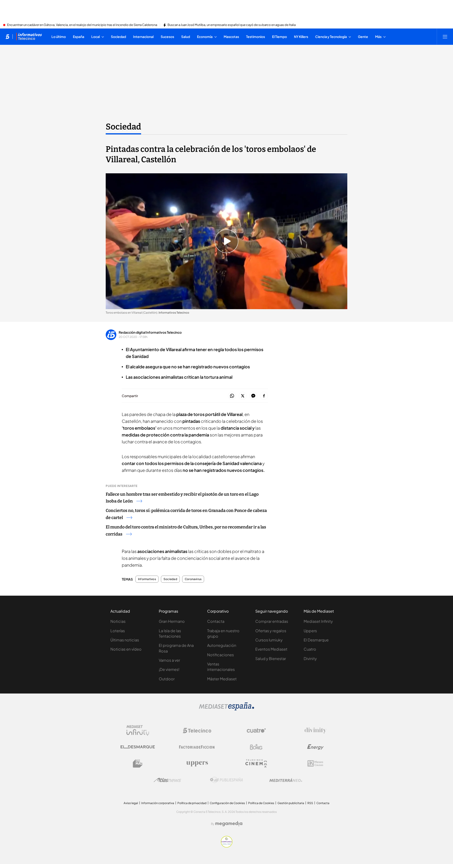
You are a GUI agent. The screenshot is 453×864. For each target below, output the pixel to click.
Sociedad (123, 127)
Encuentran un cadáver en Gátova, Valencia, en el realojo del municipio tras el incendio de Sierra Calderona (82, 25)
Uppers (310, 630)
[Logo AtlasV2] (167, 780)
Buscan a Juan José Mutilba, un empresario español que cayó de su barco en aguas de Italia (232, 25)
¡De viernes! (169, 669)
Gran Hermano (172, 621)
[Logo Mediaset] (226, 709)
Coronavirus (193, 579)
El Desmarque (316, 639)
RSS (310, 803)
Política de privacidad (191, 803)
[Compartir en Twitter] (243, 396)
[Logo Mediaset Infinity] (137, 730)
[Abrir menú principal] (445, 36)
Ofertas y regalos (270, 630)
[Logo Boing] (256, 747)
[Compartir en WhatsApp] (232, 396)
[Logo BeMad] (138, 763)
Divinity (310, 658)
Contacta (215, 621)
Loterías (117, 630)
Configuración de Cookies (227, 803)
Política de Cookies (261, 803)
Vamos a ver (169, 660)
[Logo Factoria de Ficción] (197, 747)
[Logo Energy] (315, 747)
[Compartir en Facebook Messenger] (253, 396)
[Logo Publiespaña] (226, 780)
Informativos (147, 579)
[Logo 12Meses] (315, 763)
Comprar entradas (271, 621)
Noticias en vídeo (126, 649)
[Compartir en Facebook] (264, 396)
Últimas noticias (124, 639)
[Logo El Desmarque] (138, 746)
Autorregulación (221, 645)
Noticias (118, 621)
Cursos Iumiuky (269, 639)
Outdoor (167, 678)
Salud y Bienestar (270, 658)
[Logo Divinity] (315, 730)
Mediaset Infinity (318, 621)
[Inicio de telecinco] (7, 36)
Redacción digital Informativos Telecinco (150, 332)
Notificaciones (220, 654)
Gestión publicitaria (290, 803)
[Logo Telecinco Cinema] (256, 763)
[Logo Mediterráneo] (285, 780)
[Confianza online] (226, 846)
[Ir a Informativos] (29, 36)
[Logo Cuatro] (256, 730)
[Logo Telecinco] (197, 730)
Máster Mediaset (222, 678)
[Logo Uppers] (197, 763)
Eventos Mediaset (271, 649)
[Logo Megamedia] (228, 823)
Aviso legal (131, 803)
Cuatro (310, 649)
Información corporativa (157, 803)
